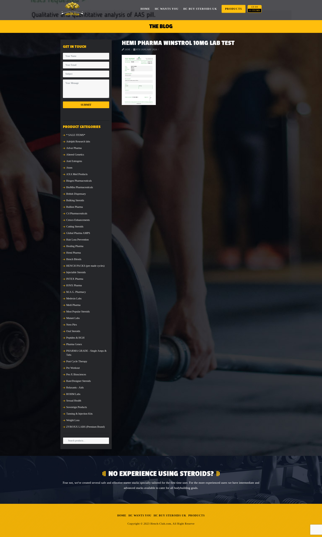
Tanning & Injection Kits (79, 413)
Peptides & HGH (75, 337)
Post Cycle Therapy (76, 361)
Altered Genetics (75, 154)
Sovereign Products (76, 407)
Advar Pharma (74, 148)
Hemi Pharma (73, 252)
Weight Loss (72, 420)
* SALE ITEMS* (75, 134)
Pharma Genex (74, 344)
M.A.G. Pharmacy (76, 291)
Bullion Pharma (74, 206)
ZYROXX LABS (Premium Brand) (85, 426)
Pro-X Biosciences (76, 374)
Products (196, 515)
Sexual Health (73, 400)
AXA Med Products (77, 174)
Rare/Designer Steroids (78, 381)
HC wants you (139, 515)
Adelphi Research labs (78, 141)
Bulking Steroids (75, 200)
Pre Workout (73, 367)
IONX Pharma (74, 285)
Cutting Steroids (74, 226)
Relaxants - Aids (75, 387)
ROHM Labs (73, 394)
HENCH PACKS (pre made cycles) (85, 265)
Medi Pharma (73, 305)
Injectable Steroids (76, 272)
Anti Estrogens (74, 161)
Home (121, 515)
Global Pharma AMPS (78, 233)
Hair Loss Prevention (77, 239)
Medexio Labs (74, 298)
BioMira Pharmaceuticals (79, 187)
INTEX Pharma (74, 278)
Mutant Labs (73, 318)
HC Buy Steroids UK (170, 515)
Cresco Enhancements (78, 220)
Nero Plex (71, 324)
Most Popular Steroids (78, 311)
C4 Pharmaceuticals (76, 213)
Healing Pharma (74, 246)
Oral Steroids (73, 331)
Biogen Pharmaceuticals (79, 180)
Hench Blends (73, 259)
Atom (69, 167)
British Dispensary (76, 193)
